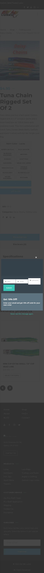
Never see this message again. (22, 314)
